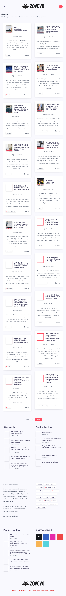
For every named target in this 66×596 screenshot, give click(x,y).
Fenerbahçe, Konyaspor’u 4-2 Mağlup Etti (50, 182)
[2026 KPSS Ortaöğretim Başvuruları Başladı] (6, 434)
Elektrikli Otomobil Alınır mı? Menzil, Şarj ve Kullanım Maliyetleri (21, 187)
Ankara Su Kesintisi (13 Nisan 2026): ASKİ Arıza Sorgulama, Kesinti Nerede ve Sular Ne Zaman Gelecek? (20, 552)
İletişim (52, 590)
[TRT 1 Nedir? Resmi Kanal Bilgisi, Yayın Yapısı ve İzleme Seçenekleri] (6, 561)
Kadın (39, 497)
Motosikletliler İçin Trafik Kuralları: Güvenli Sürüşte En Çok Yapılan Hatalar (51, 222)
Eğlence (47, 490)
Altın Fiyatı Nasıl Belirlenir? (49, 455)
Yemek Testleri (42, 504)
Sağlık (39, 500)
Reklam (14, 590)
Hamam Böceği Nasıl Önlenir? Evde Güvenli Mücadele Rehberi (52, 296)
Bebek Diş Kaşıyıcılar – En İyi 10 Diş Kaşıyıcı (20, 535)
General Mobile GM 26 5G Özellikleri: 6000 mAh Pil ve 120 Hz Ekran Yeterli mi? (52, 107)
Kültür (8, 94)
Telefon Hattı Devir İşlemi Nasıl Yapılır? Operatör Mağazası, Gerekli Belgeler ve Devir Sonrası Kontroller (51, 378)
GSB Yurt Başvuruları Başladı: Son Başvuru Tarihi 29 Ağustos (52, 67)
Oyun (53, 497)
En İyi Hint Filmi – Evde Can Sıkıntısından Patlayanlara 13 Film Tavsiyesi (51, 447)
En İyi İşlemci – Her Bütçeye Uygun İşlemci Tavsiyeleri (52, 439)
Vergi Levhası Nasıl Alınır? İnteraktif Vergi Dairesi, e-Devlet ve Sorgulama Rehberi (52, 144)
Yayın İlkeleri (36, 590)
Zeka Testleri (53, 504)
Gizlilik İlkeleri (22, 590)
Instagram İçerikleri (50, 494)
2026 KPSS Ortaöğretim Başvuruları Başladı (20, 29)
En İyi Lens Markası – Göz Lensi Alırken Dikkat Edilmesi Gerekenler (19, 567)
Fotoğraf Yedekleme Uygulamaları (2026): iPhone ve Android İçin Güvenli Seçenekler (19, 543)
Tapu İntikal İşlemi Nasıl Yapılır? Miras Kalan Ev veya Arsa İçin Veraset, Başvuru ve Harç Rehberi (21, 303)
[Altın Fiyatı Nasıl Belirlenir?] (38, 456)
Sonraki (39, 419)
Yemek (54, 500)
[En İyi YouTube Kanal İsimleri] (38, 463)
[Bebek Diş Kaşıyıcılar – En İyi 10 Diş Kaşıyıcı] (6, 537)
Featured (55, 490)
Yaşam (9, 133)
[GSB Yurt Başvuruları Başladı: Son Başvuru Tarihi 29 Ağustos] (6, 458)
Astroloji (40, 484)
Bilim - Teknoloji (42, 131)
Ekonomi (40, 53)
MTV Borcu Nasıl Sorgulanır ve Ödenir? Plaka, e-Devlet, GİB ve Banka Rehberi (21, 225)
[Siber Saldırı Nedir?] (38, 434)
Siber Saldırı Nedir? (47, 432)
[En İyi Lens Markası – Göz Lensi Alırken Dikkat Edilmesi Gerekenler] (6, 568)
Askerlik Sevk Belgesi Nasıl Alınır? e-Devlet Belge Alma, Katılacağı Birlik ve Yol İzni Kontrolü (21, 147)
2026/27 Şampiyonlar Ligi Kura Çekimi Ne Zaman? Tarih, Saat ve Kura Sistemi (21, 69)
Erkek (39, 490)
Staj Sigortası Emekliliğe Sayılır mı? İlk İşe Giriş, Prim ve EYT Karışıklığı (21, 265)
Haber (8, 55)
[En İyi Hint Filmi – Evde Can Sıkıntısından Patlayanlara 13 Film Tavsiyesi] (38, 448)
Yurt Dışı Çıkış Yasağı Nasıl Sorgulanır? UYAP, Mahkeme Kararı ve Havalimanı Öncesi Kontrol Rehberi (52, 337)
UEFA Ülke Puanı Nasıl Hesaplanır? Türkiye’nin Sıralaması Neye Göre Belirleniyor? (21, 381)
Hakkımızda (44, 590)
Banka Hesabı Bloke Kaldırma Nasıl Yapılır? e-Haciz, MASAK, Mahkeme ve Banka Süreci (52, 30)
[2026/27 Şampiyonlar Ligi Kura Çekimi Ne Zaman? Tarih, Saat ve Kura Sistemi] (6, 450)
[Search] (61, 6)
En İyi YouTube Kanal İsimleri (50, 462)
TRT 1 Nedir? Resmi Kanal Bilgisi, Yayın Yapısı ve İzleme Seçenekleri (19, 560)
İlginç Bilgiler (41, 507)
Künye (29, 590)
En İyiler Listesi (50, 487)
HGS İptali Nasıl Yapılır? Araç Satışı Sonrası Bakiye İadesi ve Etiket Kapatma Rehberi (21, 109)
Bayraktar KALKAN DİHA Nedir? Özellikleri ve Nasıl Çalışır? (52, 259)
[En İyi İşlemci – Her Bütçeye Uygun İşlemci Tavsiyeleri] (38, 441)
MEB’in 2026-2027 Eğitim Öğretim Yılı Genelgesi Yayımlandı (21, 340)
